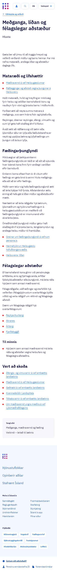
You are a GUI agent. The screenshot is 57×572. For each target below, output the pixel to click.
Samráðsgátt (8, 501)
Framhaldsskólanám (40, 501)
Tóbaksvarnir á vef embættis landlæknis (27, 398)
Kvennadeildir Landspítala (20, 393)
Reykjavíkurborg (14, 315)
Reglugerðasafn (9, 504)
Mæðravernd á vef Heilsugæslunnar (25, 82)
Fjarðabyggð (12, 331)
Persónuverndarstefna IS (18, 566)
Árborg (9, 326)
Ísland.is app (36, 512)
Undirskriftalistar (10, 512)
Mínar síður (35, 516)
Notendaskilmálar (44, 566)
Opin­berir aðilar (12, 475)
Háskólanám (8, 516)
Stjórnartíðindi (9, 508)
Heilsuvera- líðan (15, 255)
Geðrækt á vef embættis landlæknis (25, 387)
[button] (16, 6)
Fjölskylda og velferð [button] (14, 14)
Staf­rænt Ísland (12, 483)
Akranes (10, 320)
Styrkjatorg (35, 508)
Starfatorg (35, 504)
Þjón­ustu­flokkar (12, 468)
